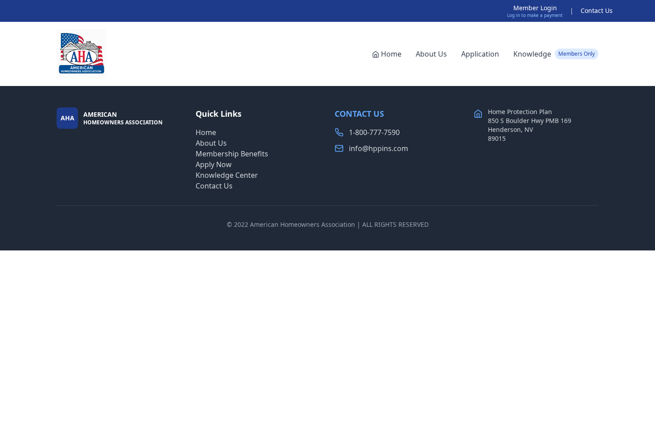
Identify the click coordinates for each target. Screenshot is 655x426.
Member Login (535, 8)
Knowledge (554, 54)
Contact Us (597, 10)
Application (480, 54)
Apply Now (214, 164)
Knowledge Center (227, 175)
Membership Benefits (232, 154)
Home (391, 54)
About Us (431, 54)
